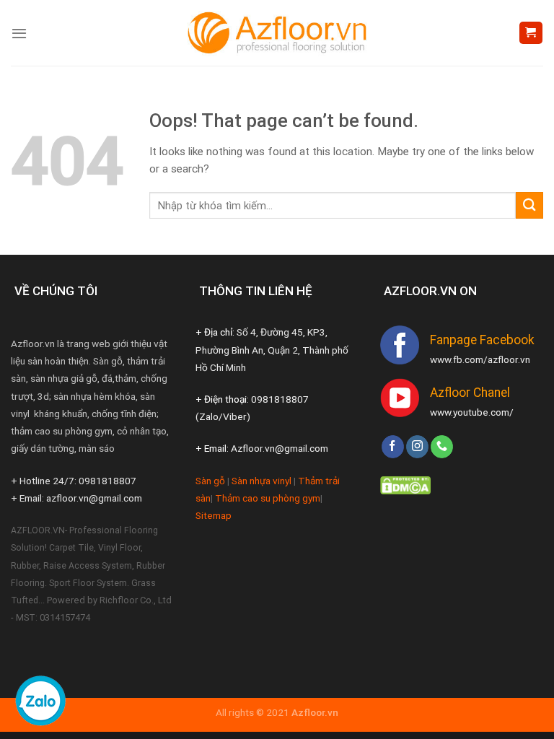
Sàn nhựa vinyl (261, 480)
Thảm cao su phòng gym (267, 498)
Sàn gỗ (210, 480)
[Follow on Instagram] (417, 446)
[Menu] (19, 33)
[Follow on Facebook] (393, 446)
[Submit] (529, 205)
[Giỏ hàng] (530, 33)
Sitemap (213, 515)
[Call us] (442, 446)
